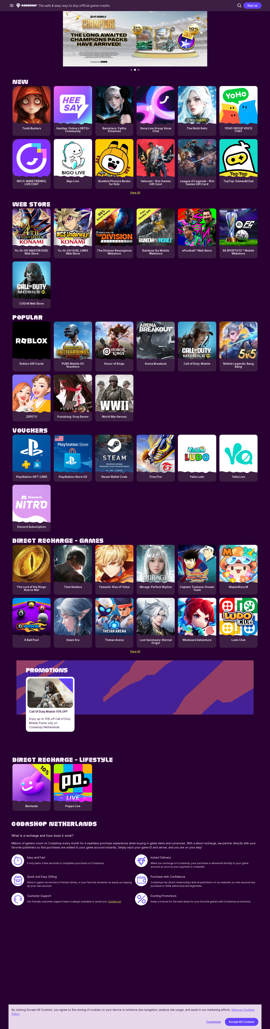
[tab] (131, 70)
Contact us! (114, 901)
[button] (239, 5)
